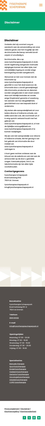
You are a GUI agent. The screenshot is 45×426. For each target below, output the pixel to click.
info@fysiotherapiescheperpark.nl (23, 326)
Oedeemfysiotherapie (18, 372)
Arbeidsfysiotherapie (18, 380)
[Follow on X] (29, 417)
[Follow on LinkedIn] (38, 417)
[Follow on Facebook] (24, 417)
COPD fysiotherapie (17, 382)
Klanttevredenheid (28, 411)
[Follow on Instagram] (34, 417)
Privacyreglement (11, 409)
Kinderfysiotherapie (17, 369)
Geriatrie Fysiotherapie (19, 374)
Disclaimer (25, 409)
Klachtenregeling (11, 411)
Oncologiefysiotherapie (19, 377)
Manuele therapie (16, 364)
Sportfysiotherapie (17, 366)
